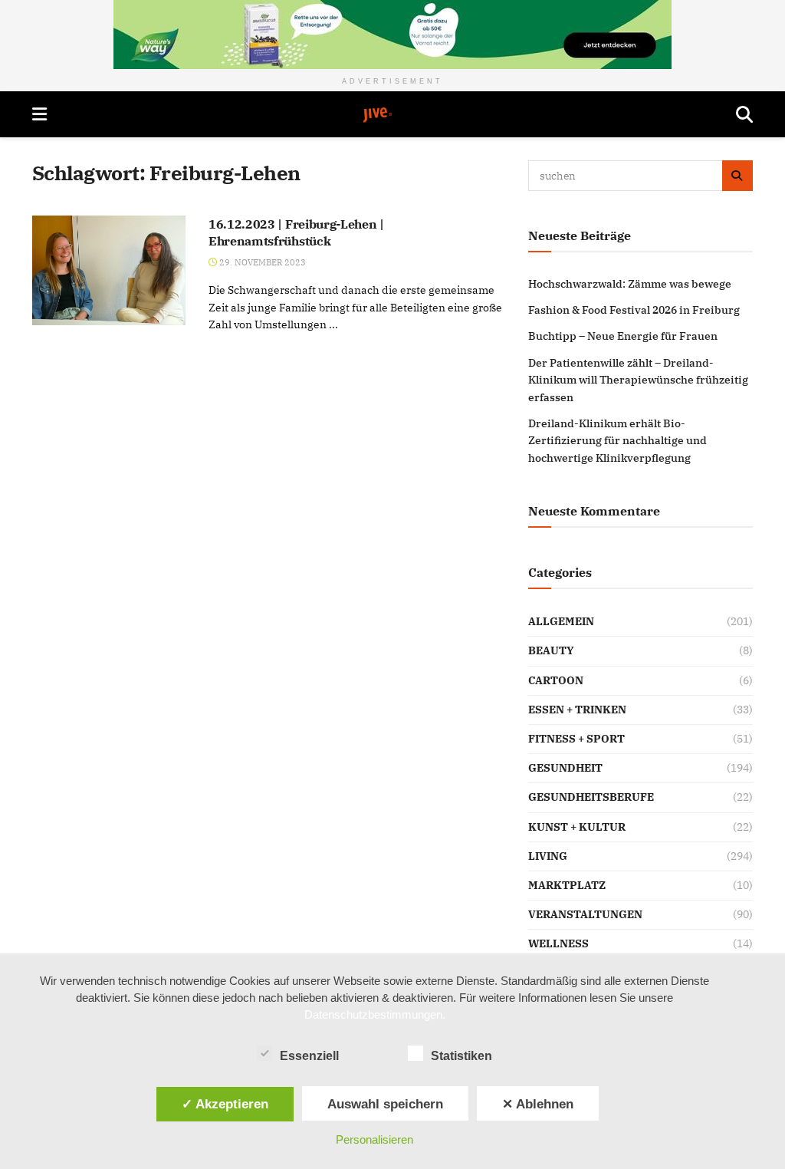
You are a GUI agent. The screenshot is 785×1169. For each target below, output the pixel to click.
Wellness (558, 943)
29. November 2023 (261, 262)
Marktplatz (567, 885)
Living (547, 856)
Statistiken (461, 1055)
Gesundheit (565, 768)
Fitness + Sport (576, 739)
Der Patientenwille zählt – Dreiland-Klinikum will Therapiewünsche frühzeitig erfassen (638, 380)
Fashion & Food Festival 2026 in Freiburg (634, 310)
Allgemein (561, 621)
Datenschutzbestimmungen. (374, 1014)
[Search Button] (744, 114)
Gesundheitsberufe (591, 797)
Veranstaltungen (585, 914)
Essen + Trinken (577, 709)
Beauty (551, 650)
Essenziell (309, 1055)
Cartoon (555, 680)
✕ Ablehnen (537, 1104)
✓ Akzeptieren (225, 1104)
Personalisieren (374, 1139)
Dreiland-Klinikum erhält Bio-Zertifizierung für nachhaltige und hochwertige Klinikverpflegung (617, 441)
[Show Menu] (39, 114)
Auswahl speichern (385, 1104)
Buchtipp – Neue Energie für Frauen (623, 336)
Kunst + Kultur (577, 827)
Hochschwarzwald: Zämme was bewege (629, 284)
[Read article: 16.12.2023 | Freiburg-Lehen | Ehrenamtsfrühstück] (109, 270)
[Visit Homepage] (391, 115)
